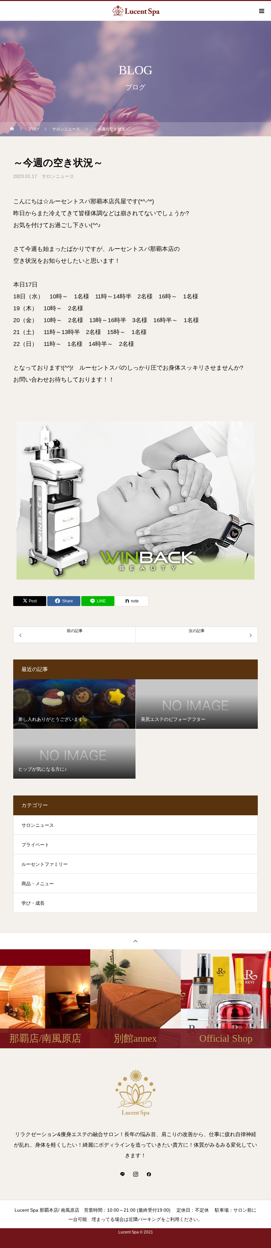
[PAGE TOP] (135, 940)
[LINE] (122, 1174)
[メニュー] (261, 11)
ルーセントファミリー (44, 864)
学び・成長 (33, 903)
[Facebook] (148, 1174)
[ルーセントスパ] (135, 1093)
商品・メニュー (37, 883)
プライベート (35, 844)
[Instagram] (135, 1174)
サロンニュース (58, 176)
